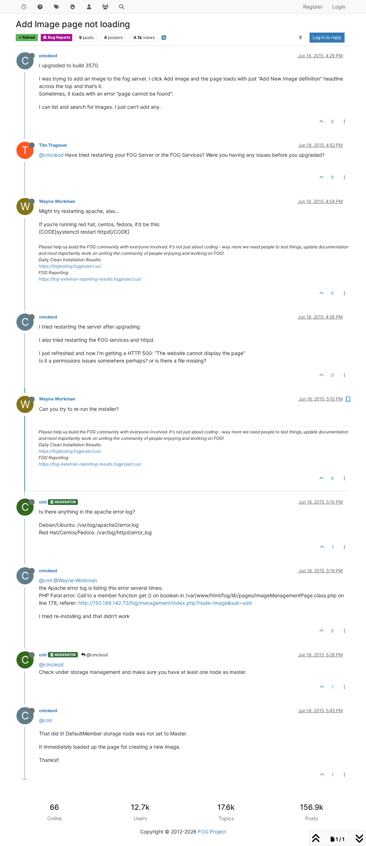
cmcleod (48, 55)
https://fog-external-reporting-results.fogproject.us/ (90, 279)
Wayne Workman (57, 201)
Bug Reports (58, 37)
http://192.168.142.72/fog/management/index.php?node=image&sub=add (165, 603)
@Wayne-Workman (75, 580)
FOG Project (212, 831)
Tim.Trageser (53, 145)
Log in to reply (327, 37)
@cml (45, 580)
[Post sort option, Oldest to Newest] (301, 38)
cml (42, 502)
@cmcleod (51, 155)
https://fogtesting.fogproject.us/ (70, 266)
